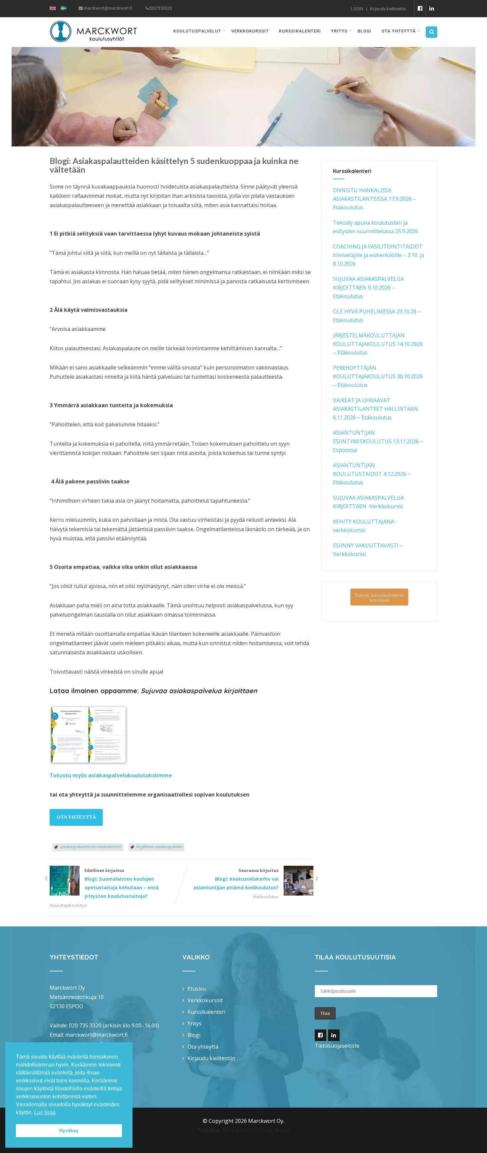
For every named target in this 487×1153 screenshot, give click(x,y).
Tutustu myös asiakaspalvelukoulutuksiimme (111, 775)
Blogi (364, 30)
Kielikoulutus (266, 897)
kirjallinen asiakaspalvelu (159, 847)
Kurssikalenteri (300, 30)
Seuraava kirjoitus (236, 879)
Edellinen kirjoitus (121, 883)
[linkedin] (431, 8)
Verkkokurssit (250, 30)
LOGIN (357, 8)
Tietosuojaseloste (337, 1045)
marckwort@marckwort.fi (96, 1034)
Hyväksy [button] (69, 1130)
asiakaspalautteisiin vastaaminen (91, 847)
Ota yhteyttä (398, 30)
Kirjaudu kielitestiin (388, 8)
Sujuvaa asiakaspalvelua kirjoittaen (199, 690)
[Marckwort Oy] (93, 21)
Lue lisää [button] (45, 1112)
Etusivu (197, 988)
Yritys (339, 30)
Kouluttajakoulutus (68, 905)
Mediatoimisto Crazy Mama (256, 1130)
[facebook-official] (420, 8)
